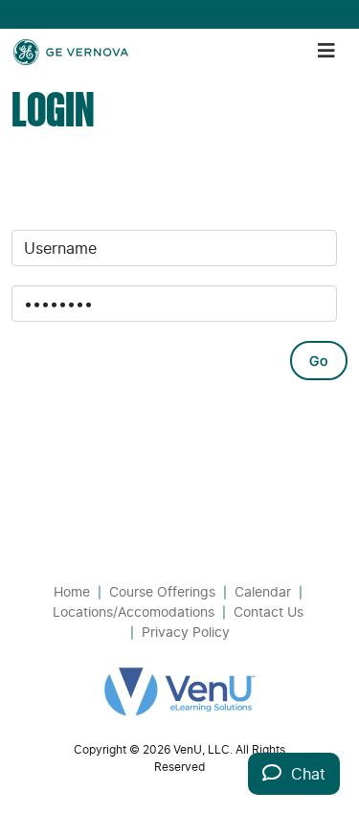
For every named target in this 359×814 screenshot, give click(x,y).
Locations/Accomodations (133, 611)
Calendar (263, 591)
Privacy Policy (186, 631)
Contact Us (268, 611)
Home (72, 591)
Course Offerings (162, 591)
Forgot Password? (93, 430)
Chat (303, 773)
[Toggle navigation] (326, 50)
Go (318, 360)
